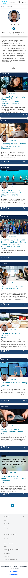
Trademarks (6, 556)
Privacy (5, 546)
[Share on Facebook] (7, 115)
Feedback (6, 538)
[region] (14, 570)
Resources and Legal (10, 534)
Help (5, 541)
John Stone (12, 93)
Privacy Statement (13, 571)
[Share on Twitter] (4, 115)
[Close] (26, 564)
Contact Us (6, 523)
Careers (5, 526)
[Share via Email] (9, 115)
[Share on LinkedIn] (2, 115)
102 (24, 308)
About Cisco (6, 520)
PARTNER (4, 170)
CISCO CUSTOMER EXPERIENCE (9, 123)
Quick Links (7, 516)
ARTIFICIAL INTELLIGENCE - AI (9, 76)
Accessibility (6, 553)
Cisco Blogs (11, 2)
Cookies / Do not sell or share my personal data (11, 550)
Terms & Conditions (8, 543)
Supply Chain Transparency (10, 559)
